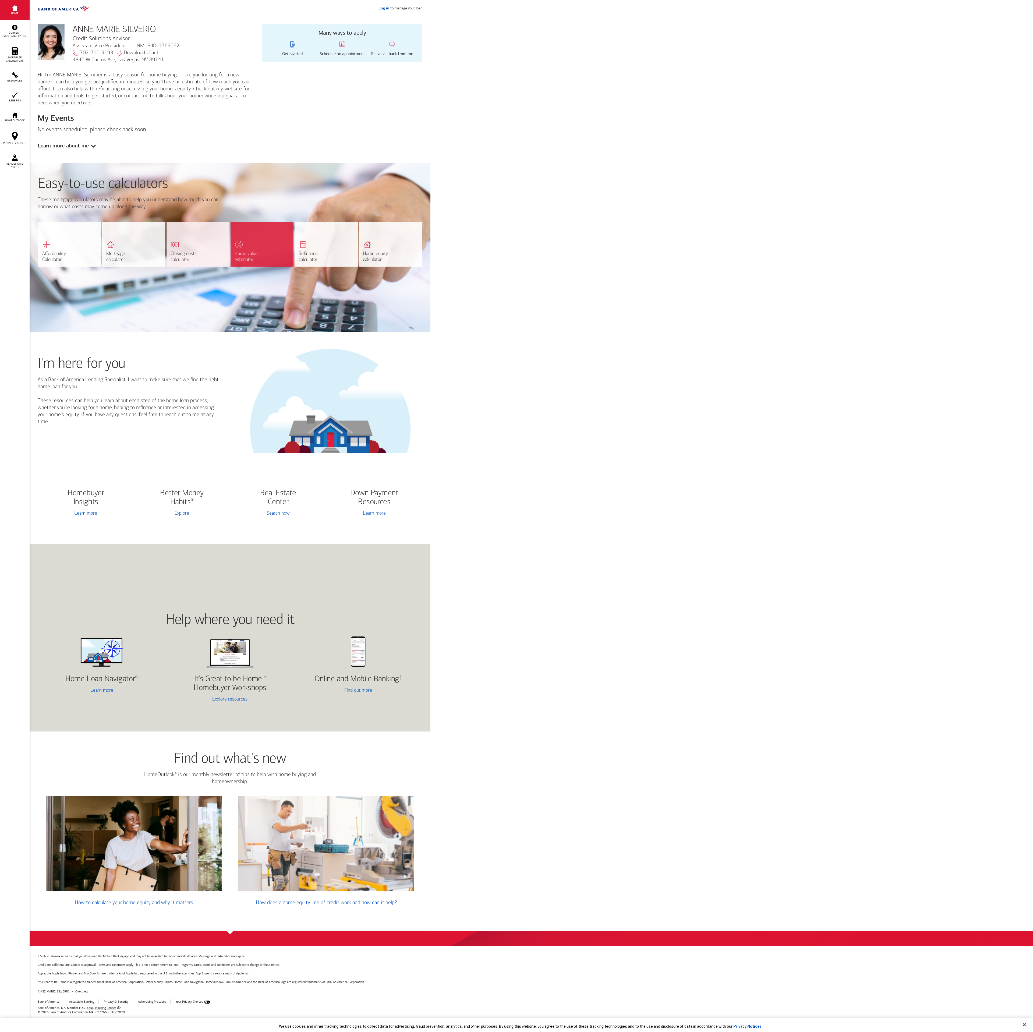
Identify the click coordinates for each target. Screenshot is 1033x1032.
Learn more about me (63, 146)
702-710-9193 (96, 53)
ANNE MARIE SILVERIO (53, 991)
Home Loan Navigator (101, 679)
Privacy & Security (116, 1001)
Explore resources (229, 699)
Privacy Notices (747, 1026)
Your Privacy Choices (189, 1001)
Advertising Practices (152, 1001)
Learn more (85, 513)
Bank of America (48, 1001)
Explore (182, 513)
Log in (383, 8)
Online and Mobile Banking (356, 679)
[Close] (1024, 1025)
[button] (15, 31)
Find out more (335, 691)
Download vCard (141, 53)
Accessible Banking (81, 1001)
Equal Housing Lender (101, 1008)
